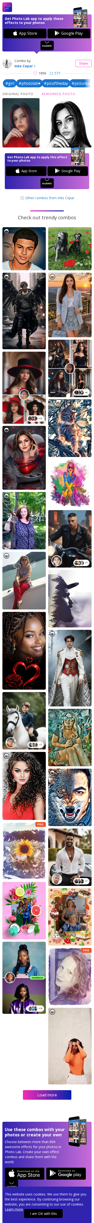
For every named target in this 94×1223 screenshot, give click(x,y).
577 (57, 73)
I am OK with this (43, 1213)
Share (83, 63)
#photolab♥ (29, 83)
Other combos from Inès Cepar (49, 198)
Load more (47, 1095)
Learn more (14, 1209)
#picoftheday (56, 83)
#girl (9, 83)
